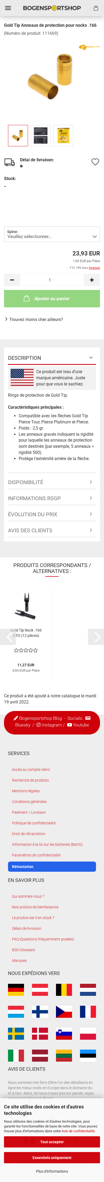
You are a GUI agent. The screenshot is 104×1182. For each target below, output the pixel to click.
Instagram (52, 725)
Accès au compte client (31, 769)
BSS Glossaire (23, 950)
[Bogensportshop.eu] (52, 8)
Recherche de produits (30, 780)
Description (24, 358)
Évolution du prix (32, 514)
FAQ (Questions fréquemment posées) (43, 939)
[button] (12, 280)
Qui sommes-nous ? (28, 896)
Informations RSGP (34, 498)
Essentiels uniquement (52, 1158)
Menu (8, 8)
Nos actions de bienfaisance (35, 907)
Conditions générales (29, 802)
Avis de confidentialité (78, 1131)
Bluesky (22, 725)
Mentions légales (26, 791)
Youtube (81, 725)
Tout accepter (52, 1142)
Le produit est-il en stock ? (33, 918)
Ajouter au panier (52, 298)
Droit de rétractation (28, 834)
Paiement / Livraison (29, 812)
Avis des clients (30, 530)
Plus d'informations (52, 1171)
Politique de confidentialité (33, 823)
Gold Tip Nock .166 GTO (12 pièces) (26, 633)
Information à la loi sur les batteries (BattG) (47, 844)
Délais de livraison (26, 928)
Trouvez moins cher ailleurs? (36, 319)
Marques (19, 960)
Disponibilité (25, 482)
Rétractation (22, 866)
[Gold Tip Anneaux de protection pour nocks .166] (52, 76)
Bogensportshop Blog (40, 718)
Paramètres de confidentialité (36, 855)
